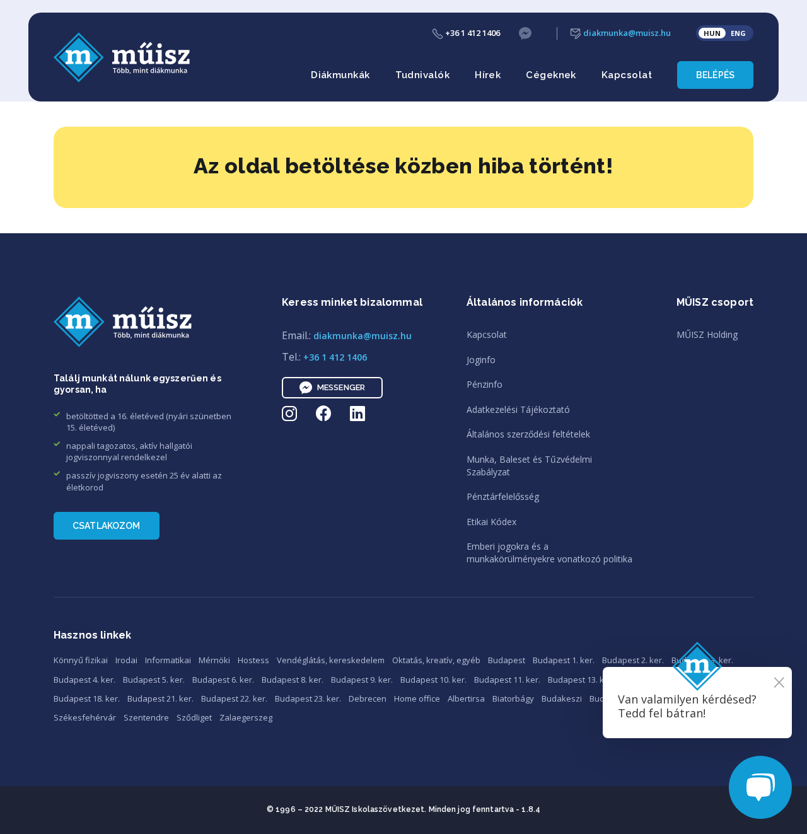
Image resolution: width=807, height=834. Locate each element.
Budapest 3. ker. (702, 660)
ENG (738, 33)
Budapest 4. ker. (84, 679)
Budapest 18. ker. (87, 698)
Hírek (488, 75)
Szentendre (146, 717)
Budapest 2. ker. (633, 660)
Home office (417, 698)
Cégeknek (551, 75)
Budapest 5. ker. (154, 679)
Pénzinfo (484, 384)
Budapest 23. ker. (308, 698)
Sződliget (194, 717)
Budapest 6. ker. (223, 679)
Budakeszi (562, 698)
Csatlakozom (107, 526)
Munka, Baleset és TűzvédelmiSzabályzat (529, 465)
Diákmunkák (340, 75)
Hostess (253, 660)
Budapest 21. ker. (160, 698)
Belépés (715, 75)
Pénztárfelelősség (503, 496)
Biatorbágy (513, 698)
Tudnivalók (422, 75)
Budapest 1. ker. (564, 660)
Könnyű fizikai (81, 660)
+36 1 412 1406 (471, 32)
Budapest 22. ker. (234, 698)
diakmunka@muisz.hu (626, 32)
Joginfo (481, 360)
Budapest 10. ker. (433, 679)
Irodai (126, 660)
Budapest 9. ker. (362, 679)
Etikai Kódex (491, 522)
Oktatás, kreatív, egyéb (436, 660)
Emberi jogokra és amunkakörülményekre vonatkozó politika (549, 552)
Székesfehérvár (85, 717)
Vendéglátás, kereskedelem (331, 660)
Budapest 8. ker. (292, 679)
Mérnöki (214, 660)
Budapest (506, 660)
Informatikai (168, 660)
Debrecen (367, 698)
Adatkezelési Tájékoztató (518, 409)
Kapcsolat (626, 75)
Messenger (341, 387)
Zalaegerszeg (245, 717)
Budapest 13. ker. (581, 679)
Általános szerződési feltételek (528, 434)
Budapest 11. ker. (507, 679)
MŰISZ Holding (707, 334)
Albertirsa (466, 698)
